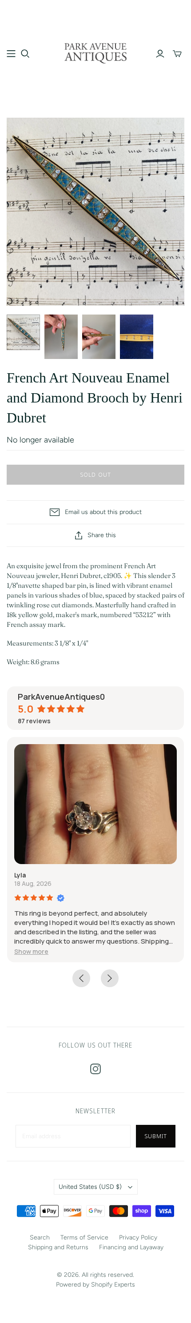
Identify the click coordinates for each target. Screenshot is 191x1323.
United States (90, 1187)
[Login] (160, 54)
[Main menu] (11, 53)
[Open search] (25, 53)
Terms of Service (84, 1237)
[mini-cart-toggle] (177, 54)
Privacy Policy (138, 1237)
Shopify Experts (113, 1284)
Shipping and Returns (58, 1247)
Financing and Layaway (131, 1247)
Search (40, 1237)
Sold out (95, 474)
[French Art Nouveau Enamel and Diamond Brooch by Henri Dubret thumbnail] (23, 332)
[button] (31, 951)
